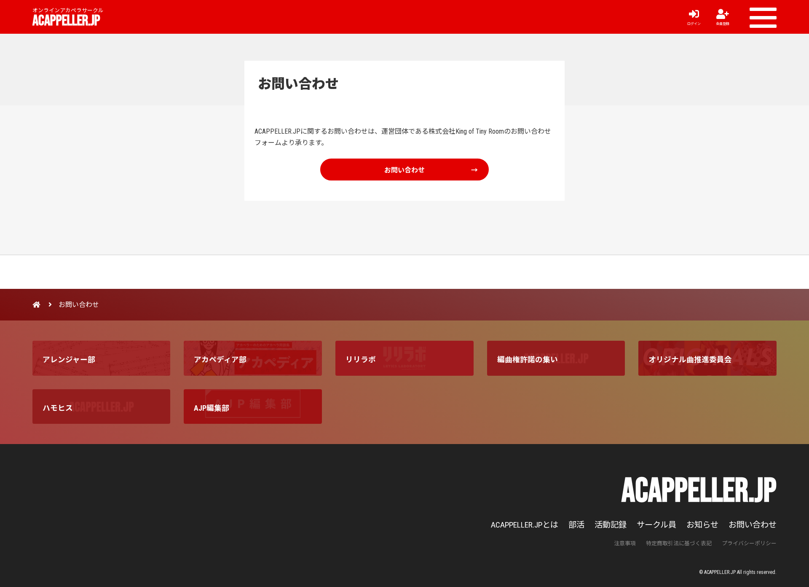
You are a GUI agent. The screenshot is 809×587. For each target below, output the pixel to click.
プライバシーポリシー (749, 543)
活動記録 (611, 525)
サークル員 (656, 525)
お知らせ (702, 525)
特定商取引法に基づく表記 (679, 543)
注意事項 (625, 543)
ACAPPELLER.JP (66, 21)
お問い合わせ (404, 169)
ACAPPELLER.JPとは (524, 525)
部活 (576, 525)
